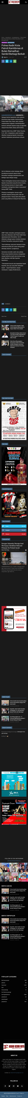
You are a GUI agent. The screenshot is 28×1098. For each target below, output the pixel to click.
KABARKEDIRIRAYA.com (8, 115)
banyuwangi (5, 990)
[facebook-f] (5, 1086)
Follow (23, 526)
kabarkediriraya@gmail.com (16, 1072)
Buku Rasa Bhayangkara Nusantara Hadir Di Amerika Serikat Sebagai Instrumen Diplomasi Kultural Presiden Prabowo (17, 344)
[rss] (22, 1086)
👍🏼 (7, 736)
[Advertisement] (14, 20)
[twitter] (9, 1086)
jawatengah (5, 999)
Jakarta (3, 982)
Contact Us (19, 1096)
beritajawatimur (11, 42)
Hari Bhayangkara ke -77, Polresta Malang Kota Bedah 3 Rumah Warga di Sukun (17, 718)
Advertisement (13, 1096)
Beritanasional (5, 980)
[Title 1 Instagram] (4, 867)
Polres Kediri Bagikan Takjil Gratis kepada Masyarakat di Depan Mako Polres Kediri (17, 327)
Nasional (4, 985)
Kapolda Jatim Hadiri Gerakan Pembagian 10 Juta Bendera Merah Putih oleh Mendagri (17, 710)
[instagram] (13, 1086)
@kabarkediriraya (14, 861)
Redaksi (3, 1096)
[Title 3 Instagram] (23, 867)
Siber (7, 1096)
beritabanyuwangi (6, 992)
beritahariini (4, 42)
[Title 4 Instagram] (4, 877)
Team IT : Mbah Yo (20, 1093)
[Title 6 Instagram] (23, 877)
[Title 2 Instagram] (14, 867)
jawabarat (4, 997)
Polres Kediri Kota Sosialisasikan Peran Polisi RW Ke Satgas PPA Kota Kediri (18, 702)
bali (3, 987)
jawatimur (4, 1001)
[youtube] (17, 1086)
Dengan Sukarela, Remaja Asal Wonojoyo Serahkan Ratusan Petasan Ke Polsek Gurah (12, 546)
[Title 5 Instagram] (14, 877)
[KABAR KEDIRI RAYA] (14, 1046)
